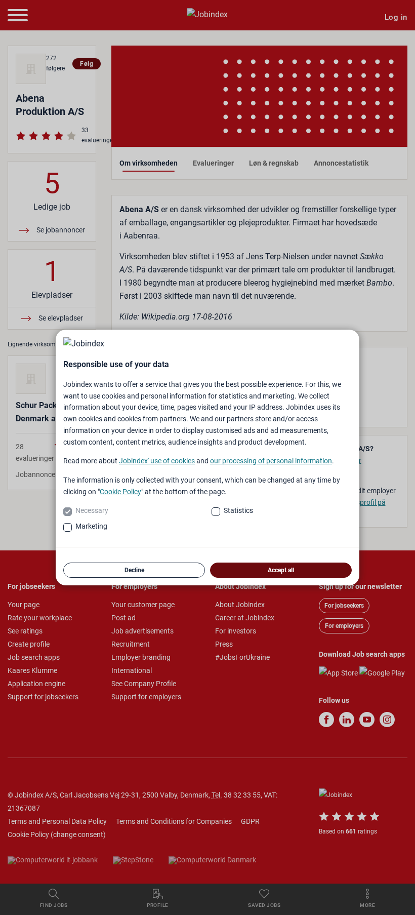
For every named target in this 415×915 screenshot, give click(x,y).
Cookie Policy (120, 492)
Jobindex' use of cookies (157, 461)
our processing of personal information (271, 461)
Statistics (238, 510)
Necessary (91, 510)
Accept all (281, 570)
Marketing (91, 526)
